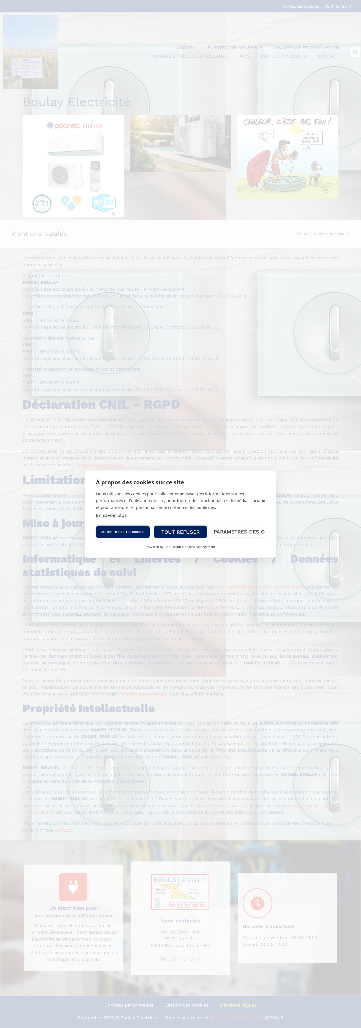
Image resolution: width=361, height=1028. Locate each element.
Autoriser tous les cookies (122, 531)
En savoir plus (111, 515)
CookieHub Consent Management (189, 547)
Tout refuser (180, 532)
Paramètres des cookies (239, 532)
